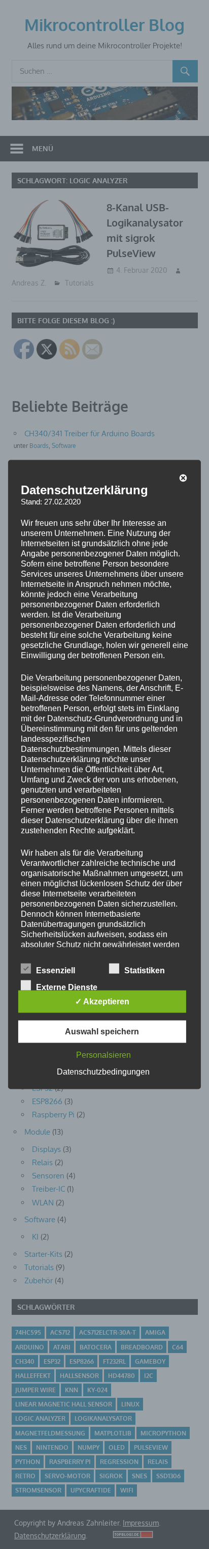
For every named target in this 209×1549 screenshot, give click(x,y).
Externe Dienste (66, 987)
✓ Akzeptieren (102, 1001)
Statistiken (144, 970)
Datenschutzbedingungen (103, 1071)
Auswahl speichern (102, 1031)
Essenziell (55, 970)
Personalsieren (103, 1055)
